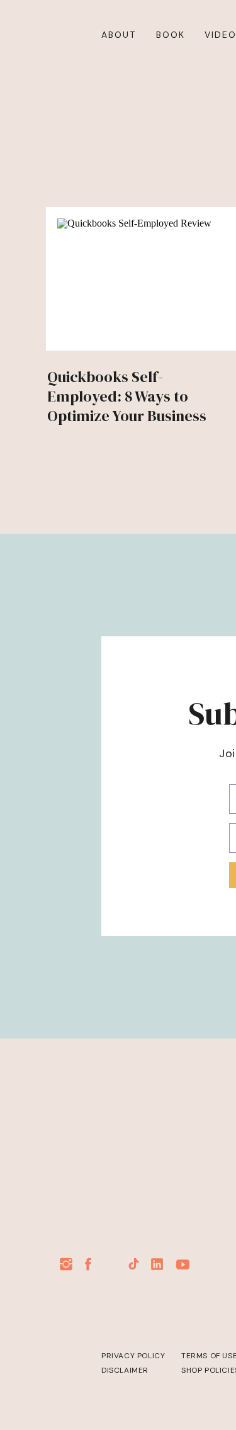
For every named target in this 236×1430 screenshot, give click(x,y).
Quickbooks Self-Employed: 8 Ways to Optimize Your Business (126, 396)
